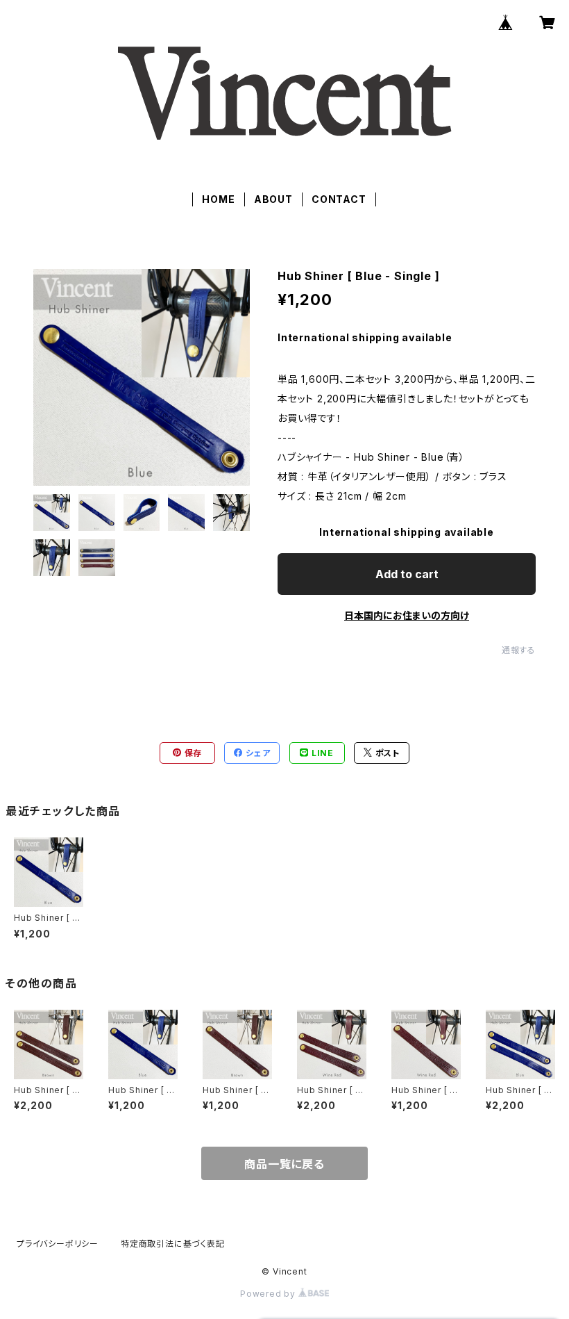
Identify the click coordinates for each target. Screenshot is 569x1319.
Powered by (269, 1293)
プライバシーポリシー (58, 1243)
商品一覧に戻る (284, 1164)
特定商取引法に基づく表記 (173, 1243)
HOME (218, 199)
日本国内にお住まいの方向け (406, 615)
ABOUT (273, 199)
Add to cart (407, 574)
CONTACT (339, 199)
